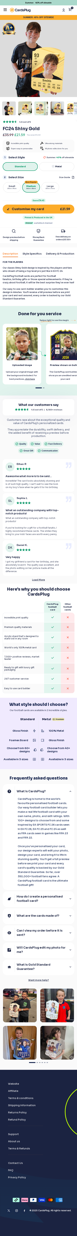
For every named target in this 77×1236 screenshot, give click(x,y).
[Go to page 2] (43, 387)
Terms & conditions (20, 1098)
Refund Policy (17, 1119)
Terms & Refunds (19, 1148)
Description (10, 253)
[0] (70, 10)
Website (13, 1083)
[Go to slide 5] (44, 1062)
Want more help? (38, 980)
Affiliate (13, 1091)
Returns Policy (17, 1112)
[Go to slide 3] (39, 1062)
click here (30, 379)
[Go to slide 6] (47, 1062)
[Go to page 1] (38, 387)
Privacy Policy (17, 1177)
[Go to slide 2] (37, 1062)
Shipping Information (22, 1105)
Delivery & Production (60, 253)
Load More (38, 579)
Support (13, 1134)
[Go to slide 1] (32, 1062)
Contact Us (15, 1163)
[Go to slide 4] (42, 1062)
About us (14, 1141)
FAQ (10, 1170)
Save (38, 200)
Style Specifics (32, 253)
